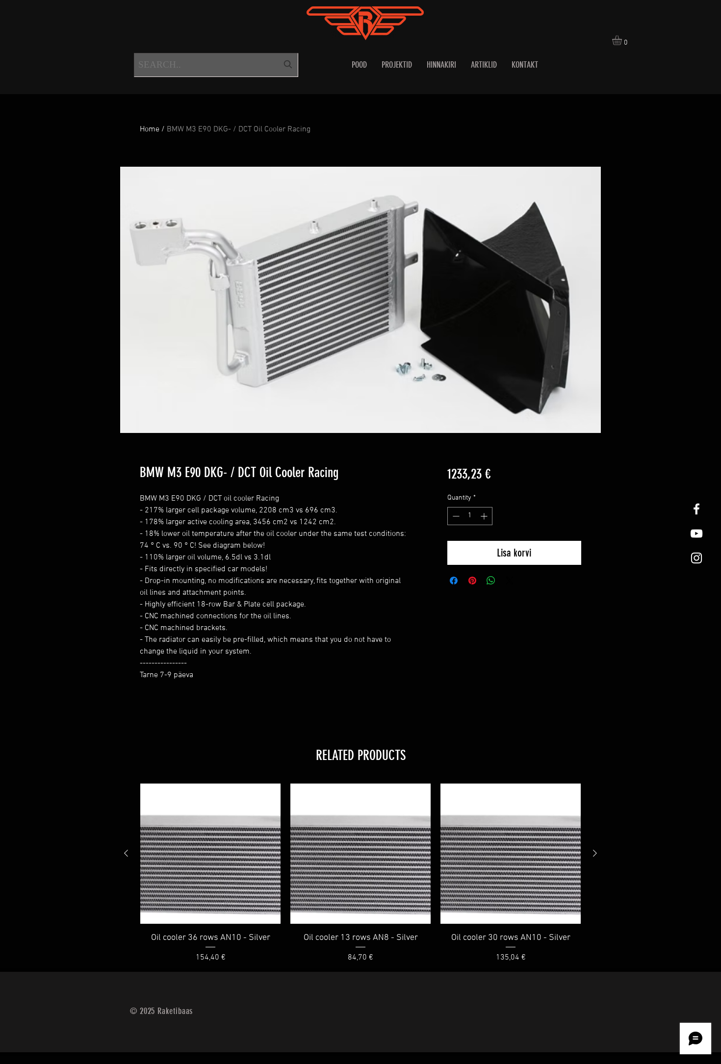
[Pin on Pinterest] (472, 580)
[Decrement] (455, 516)
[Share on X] (509, 580)
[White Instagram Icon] (696, 558)
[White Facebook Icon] (696, 509)
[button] (622, 40)
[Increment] (485, 516)
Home (149, 129)
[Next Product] (595, 853)
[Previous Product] (126, 853)
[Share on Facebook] (454, 580)
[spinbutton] (470, 516)
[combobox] (216, 65)
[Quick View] (210, 854)
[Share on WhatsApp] (491, 580)
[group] (360, 873)
